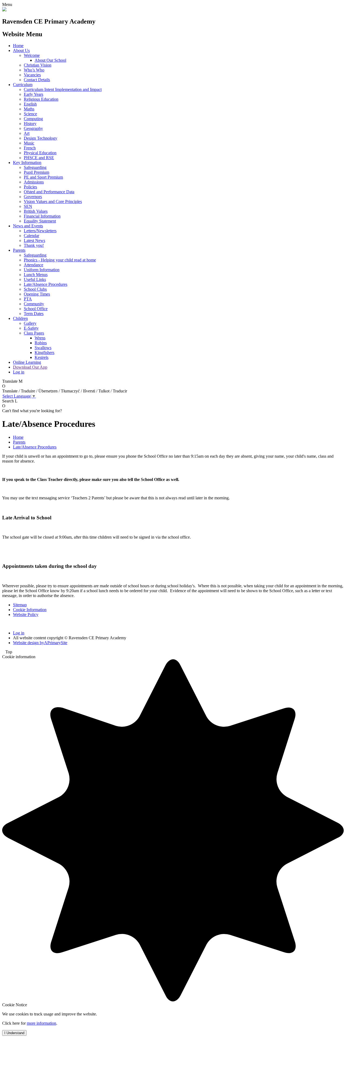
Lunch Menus (36, 274)
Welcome (32, 55)
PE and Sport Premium (43, 177)
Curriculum (22, 84)
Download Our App (30, 367)
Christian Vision (37, 65)
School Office (36, 308)
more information (41, 1023)
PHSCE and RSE (39, 157)
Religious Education (41, 99)
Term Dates (34, 313)
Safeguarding (35, 167)
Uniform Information (41, 269)
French (30, 148)
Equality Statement (40, 221)
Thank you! (34, 245)
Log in (18, 372)
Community (34, 304)
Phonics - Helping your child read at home (60, 260)
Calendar (31, 235)
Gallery (30, 323)
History (30, 123)
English (30, 104)
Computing (33, 118)
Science (30, 114)
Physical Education (40, 152)
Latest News (34, 240)
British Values (36, 211)
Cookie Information (29, 609)
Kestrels (41, 357)
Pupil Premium (36, 172)
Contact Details (37, 79)
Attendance (33, 265)
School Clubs (35, 289)
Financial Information (42, 216)
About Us (21, 50)
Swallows (43, 347)
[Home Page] (4, 10)
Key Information (27, 162)
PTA (28, 299)
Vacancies (32, 75)
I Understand (14, 1033)
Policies (30, 187)
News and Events (28, 226)
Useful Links (35, 279)
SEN (28, 206)
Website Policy (25, 614)
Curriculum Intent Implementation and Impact (63, 89)
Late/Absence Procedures (45, 284)
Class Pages (34, 333)
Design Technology (40, 138)
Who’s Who (34, 70)
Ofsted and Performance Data (49, 191)
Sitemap (20, 604)
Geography (33, 128)
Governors (33, 196)
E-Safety (31, 328)
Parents (19, 250)
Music (29, 143)
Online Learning (27, 362)
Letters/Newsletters (40, 230)
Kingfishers (44, 352)
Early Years (33, 94)
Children (20, 318)
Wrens (40, 338)
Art (26, 133)
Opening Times (37, 294)
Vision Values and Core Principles (53, 201)
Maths (29, 109)
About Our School (50, 60)
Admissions (34, 182)
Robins (41, 342)
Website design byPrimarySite (40, 642)
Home (18, 45)
